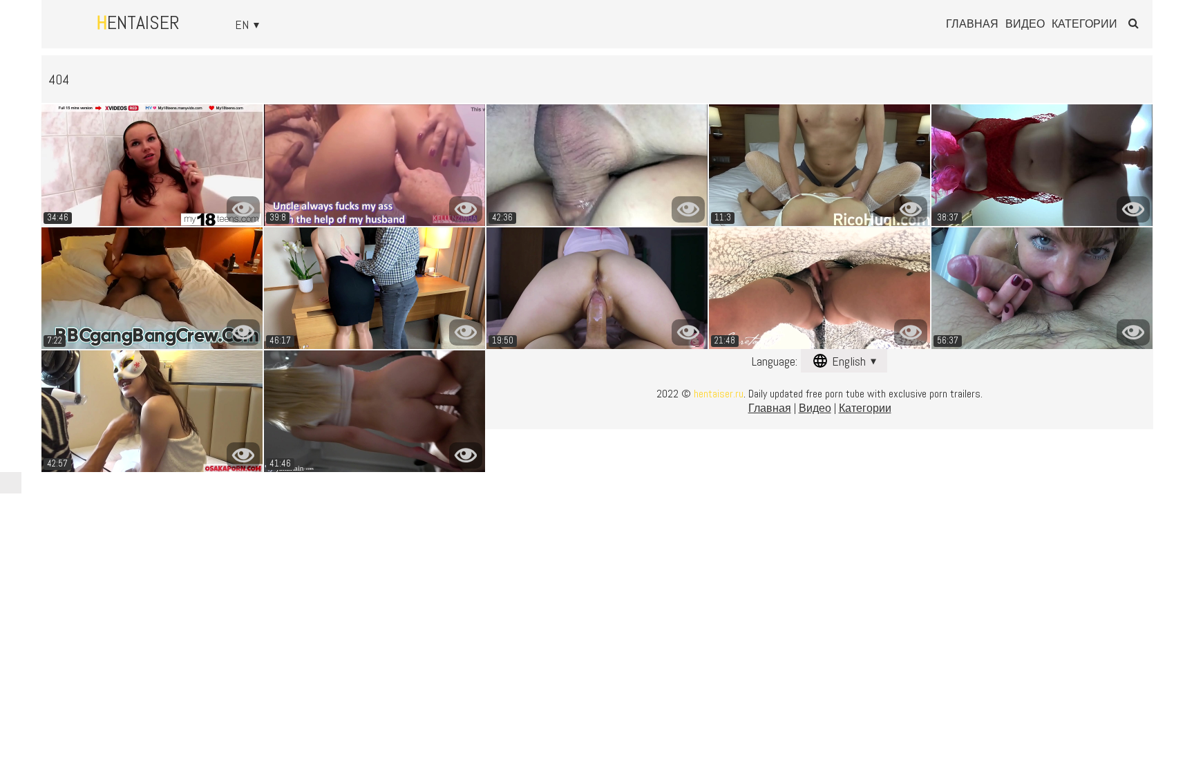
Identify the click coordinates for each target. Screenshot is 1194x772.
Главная (972, 24)
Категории (1084, 24)
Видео (1025, 24)
